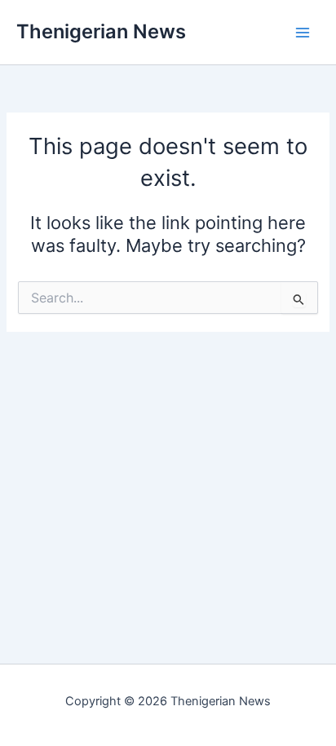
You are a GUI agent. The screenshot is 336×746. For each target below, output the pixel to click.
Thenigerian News (101, 31)
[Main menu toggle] (302, 32)
